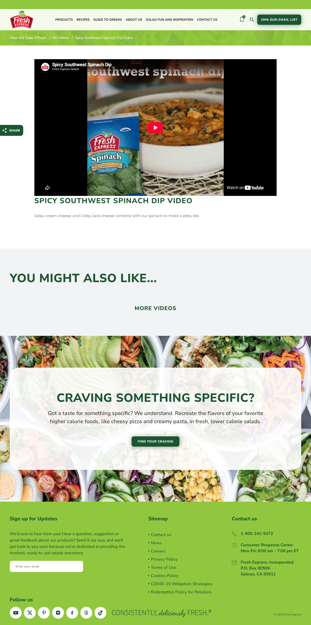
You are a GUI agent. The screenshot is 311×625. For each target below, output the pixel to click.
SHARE (14, 130)
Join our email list (279, 20)
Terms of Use (163, 567)
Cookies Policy (165, 576)
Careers (158, 551)
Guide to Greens (107, 20)
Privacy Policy (164, 559)
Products (64, 20)
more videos (155, 308)
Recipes (83, 20)
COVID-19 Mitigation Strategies (181, 584)
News (156, 543)
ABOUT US (134, 20)
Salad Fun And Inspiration (170, 20)
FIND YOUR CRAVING (155, 441)
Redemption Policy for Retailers (181, 592)
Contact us (207, 20)
